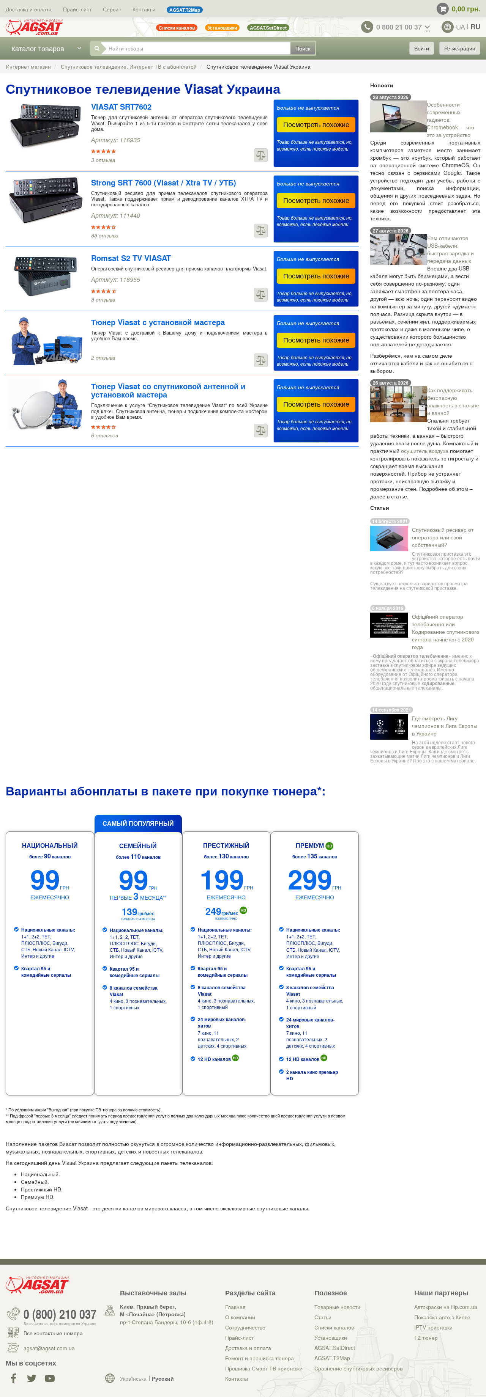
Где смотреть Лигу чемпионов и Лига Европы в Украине (444, 725)
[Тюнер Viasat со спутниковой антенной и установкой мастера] (45, 404)
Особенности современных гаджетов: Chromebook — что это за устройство (450, 119)
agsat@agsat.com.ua (49, 1348)
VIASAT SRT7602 (121, 106)
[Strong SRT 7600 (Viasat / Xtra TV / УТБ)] (45, 200)
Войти (421, 48)
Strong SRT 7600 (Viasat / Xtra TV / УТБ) (163, 182)
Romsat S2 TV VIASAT (131, 257)
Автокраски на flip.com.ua (445, 1307)
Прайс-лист (77, 9)
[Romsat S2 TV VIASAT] (45, 276)
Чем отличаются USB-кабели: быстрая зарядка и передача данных (450, 249)
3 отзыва (103, 159)
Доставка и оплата (29, 9)
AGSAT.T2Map (332, 1358)
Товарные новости (337, 1307)
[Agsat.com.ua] (34, 27)
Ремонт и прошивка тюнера (259, 1358)
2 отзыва (103, 357)
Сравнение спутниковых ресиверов (358, 1368)
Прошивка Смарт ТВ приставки (264, 1368)
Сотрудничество (245, 1327)
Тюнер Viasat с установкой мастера (158, 321)
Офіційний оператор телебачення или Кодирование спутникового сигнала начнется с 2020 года (445, 632)
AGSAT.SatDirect (334, 1347)
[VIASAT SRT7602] (45, 124)
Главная (235, 1307)
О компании (240, 1317)
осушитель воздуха (424, 450)
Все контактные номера (53, 1333)
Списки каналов (334, 1327)
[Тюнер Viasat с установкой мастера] (45, 340)
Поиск (302, 48)
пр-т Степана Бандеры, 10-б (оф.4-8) (166, 1322)
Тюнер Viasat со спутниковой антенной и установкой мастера (168, 390)
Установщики (330, 1337)
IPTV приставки (433, 1327)
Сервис (112, 9)
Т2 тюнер (426, 1337)
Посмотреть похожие (316, 124)
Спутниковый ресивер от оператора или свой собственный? (442, 537)
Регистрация (459, 48)
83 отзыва (104, 235)
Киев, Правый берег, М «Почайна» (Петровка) (153, 1310)
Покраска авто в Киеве (442, 1317)
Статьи (322, 1317)
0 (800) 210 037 (60, 1313)
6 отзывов (104, 435)
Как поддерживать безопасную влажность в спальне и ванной (453, 401)
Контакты (144, 9)
